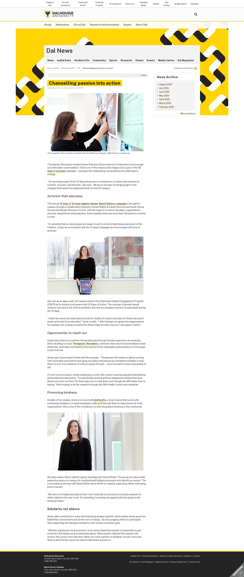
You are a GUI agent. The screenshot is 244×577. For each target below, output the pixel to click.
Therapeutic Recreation (85, 343)
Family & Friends (99, 3)
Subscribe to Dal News (183, 68)
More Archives (188, 113)
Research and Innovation (104, 24)
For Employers (147, 562)
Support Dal (50, 3)
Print (144, 75)
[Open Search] (196, 14)
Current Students (65, 3)
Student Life (81, 60)
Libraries (187, 556)
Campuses (116, 4)
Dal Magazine (186, 60)
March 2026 (165, 103)
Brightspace (181, 4)
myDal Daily (64, 60)
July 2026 (164, 88)
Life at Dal (79, 24)
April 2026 (164, 99)
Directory (129, 4)
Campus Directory (150, 556)
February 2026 (166, 107)
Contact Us (135, 556)
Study (47, 24)
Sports (113, 60)
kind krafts (100, 400)
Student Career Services (171, 556)
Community (99, 60)
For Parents (134, 562)
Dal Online (167, 3)
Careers (196, 556)
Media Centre (166, 60)
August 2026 (165, 84)
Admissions (62, 24)
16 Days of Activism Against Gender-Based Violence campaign (93, 203)
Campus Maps (144, 3)
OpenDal (195, 4)
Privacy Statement (178, 562)
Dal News (59, 50)
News (50, 60)
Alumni (127, 24)
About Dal (141, 24)
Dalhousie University (59, 14)
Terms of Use (194, 562)
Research (126, 60)
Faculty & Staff (82, 3)
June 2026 (164, 92)
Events (151, 60)
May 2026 (164, 95)
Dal (156, 4)
